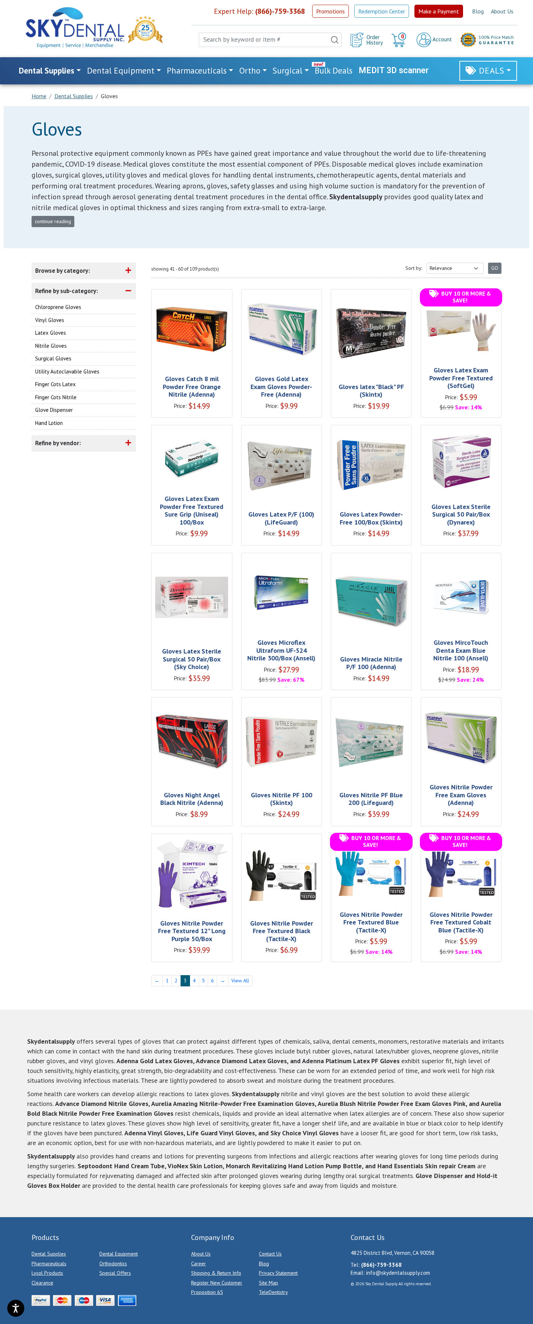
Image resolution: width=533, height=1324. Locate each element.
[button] (400, 40)
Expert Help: (259, 11)
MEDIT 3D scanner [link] (394, 70)
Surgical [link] (287, 70)
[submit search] (334, 40)
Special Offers (115, 1273)
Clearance (42, 1282)
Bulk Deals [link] (333, 70)
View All (240, 980)
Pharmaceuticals (49, 1263)
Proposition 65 (207, 1292)
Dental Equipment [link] (120, 70)
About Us (502, 11)
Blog (478, 11)
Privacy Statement (278, 1273)
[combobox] (270, 40)
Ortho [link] (249, 70)
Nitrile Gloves (51, 345)
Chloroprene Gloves (58, 307)
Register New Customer (216, 1282)
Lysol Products (47, 1273)
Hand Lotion (49, 422)
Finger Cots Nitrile (56, 397)
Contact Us (270, 1253)
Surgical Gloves (53, 358)
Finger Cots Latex (55, 384)
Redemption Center (381, 11)
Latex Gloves (50, 332)
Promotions (330, 11)
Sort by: (413, 268)
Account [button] (441, 39)
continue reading (53, 221)
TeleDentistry (273, 1292)
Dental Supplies (49, 1253)
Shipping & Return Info (216, 1273)
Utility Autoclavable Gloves (67, 371)
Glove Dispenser (54, 409)
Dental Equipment (118, 1253)
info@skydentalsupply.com (398, 1272)
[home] (74, 27)
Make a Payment (438, 11)
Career (198, 1263)
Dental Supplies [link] (46, 70)
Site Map (268, 1282)
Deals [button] (491, 70)
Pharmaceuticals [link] (197, 70)
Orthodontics (113, 1263)
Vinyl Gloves (49, 320)
